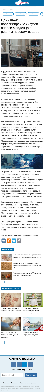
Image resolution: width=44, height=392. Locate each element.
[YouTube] (30, 364)
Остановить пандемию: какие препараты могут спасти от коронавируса (31, 311)
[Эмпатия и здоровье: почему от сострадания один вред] (11, 324)
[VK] (19, 364)
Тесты (33, 14)
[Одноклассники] (13, 364)
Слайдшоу (21, 14)
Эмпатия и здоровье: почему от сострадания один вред (9, 335)
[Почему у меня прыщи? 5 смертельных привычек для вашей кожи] (11, 300)
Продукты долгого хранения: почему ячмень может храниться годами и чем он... (27, 266)
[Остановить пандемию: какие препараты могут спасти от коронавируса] (33, 300)
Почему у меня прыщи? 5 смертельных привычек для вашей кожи (11, 311)
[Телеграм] (24, 364)
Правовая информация (28, 383)
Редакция (14, 383)
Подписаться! (31, 375)
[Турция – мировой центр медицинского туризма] (33, 324)
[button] (41, 3)
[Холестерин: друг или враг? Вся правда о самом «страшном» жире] (6, 276)
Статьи (8, 14)
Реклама (6, 383)
